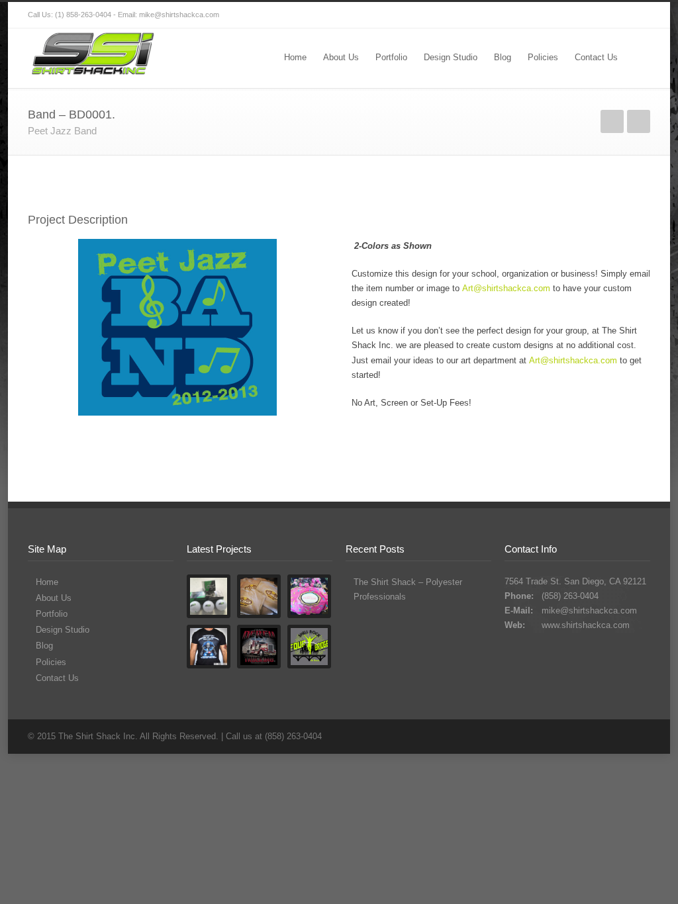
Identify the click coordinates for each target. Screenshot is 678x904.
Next (638, 121)
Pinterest (610, 15)
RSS (637, 15)
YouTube (584, 15)
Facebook (504, 15)
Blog (502, 57)
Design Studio (450, 57)
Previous (612, 121)
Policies (543, 57)
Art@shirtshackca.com (506, 288)
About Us (341, 57)
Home (295, 57)
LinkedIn (557, 15)
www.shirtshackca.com (586, 625)
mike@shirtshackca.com (589, 610)
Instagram (531, 15)
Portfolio (391, 57)
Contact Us (596, 57)
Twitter (478, 15)
